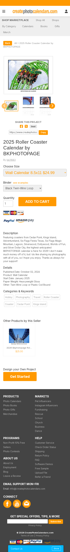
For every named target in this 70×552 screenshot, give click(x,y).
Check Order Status (45, 447)
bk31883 (11, 159)
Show (56, 548)
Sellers (7, 447)
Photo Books (10, 405)
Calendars (27, 26)
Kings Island (39, 304)
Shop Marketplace (15, 20)
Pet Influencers (43, 401)
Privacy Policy (35, 525)
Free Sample (42, 468)
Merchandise (10, 414)
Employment (9, 467)
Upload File (41, 472)
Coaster (9, 304)
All (15, 43)
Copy (43, 132)
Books (44, 26)
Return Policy (42, 455)
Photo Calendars (12, 401)
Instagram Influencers (46, 405)
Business (39, 426)
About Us (8, 463)
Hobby (8, 297)
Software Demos (44, 464)
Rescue (39, 414)
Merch (6, 32)
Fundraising (41, 409)
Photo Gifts (9, 409)
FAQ (37, 460)
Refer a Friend (42, 476)
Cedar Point (23, 304)
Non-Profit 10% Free (14, 442)
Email (33, 126)
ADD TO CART (37, 201)
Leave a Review (12, 476)
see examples (20, 182)
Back (7, 43)
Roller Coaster (51, 297)
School (38, 418)
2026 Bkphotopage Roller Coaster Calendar (19, 348)
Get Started (20, 376)
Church (39, 422)
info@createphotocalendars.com (27, 488)
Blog (5, 471)
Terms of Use (27, 535)
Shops (55, 20)
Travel (37, 297)
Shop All (40, 20)
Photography (23, 297)
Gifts (57, 26)
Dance (38, 431)
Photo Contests (11, 451)
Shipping (39, 451)
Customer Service (44, 442)
